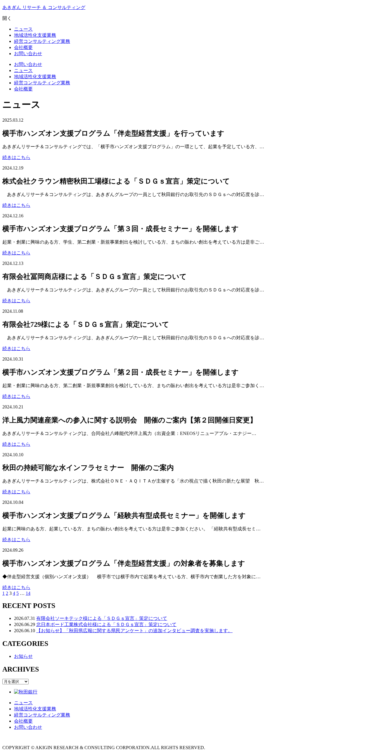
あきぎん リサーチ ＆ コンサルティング (43, 7)
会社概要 (23, 88)
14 (28, 593)
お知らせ (23, 656)
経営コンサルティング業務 (42, 82)
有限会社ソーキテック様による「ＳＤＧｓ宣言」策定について (101, 618)
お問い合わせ (28, 64)
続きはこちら (16, 157)
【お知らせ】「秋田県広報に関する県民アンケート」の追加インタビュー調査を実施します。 (134, 630)
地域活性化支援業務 (35, 76)
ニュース (23, 70)
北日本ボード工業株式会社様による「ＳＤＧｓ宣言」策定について (106, 624)
